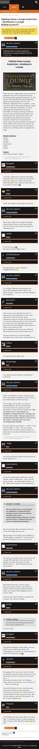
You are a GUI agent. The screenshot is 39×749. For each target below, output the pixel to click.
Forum (14, 7)
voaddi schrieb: (12, 619)
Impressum (20, 741)
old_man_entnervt (8, 158)
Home (4, 7)
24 (15, 38)
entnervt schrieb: (13, 504)
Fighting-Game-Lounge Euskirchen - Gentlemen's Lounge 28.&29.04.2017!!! (19, 22)
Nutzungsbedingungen (8, 741)
